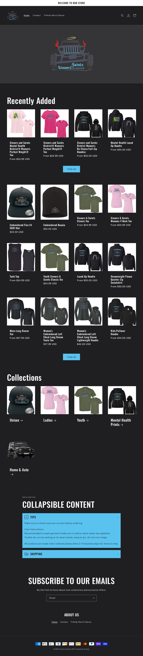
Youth (81, 420)
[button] (122, 15)
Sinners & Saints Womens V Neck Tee (121, 219)
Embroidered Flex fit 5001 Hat (21, 226)
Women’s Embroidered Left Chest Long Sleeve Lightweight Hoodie (87, 335)
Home (54, 622)
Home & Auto (19, 470)
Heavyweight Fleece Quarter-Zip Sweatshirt (121, 279)
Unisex (14, 420)
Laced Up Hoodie (86, 276)
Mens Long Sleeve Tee (19, 332)
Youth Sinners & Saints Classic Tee (53, 278)
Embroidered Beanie (54, 224)
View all (71, 169)
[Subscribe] (93, 598)
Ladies (48, 420)
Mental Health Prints (121, 422)
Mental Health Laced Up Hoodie (122, 144)
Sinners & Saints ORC (67, 649)
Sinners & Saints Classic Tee (86, 219)
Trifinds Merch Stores (81, 622)
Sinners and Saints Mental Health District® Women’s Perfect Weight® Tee (20, 148)
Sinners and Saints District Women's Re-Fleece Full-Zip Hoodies (87, 147)
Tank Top (14, 276)
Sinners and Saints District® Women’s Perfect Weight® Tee (53, 147)
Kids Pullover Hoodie (118, 332)
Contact (64, 622)
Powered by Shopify (82, 649)
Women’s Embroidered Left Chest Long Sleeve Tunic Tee (53, 335)
